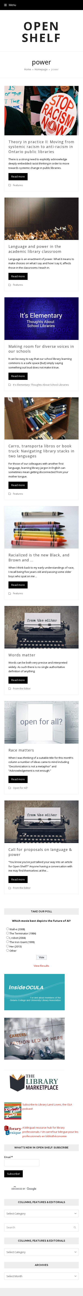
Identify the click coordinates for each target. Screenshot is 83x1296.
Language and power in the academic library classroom (34, 249)
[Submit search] (75, 1228)
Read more (18, 176)
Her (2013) (15, 946)
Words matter (21, 655)
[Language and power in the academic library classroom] (41, 218)
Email (8, 1157)
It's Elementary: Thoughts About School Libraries (41, 384)
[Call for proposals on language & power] (41, 821)
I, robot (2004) (17, 938)
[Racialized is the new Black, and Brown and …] (41, 527)
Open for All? (20, 788)
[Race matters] (41, 722)
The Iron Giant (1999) (21, 942)
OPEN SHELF (41, 31)
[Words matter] (41, 627)
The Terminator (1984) (22, 933)
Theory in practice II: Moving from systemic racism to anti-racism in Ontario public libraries (41, 146)
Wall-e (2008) (17, 929)
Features (18, 185)
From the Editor (22, 688)
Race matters (21, 750)
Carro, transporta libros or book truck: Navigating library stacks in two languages (41, 451)
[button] (10, 5)
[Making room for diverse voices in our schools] (41, 318)
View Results (41, 966)
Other (13, 950)
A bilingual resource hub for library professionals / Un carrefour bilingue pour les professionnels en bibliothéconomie (50, 1132)
